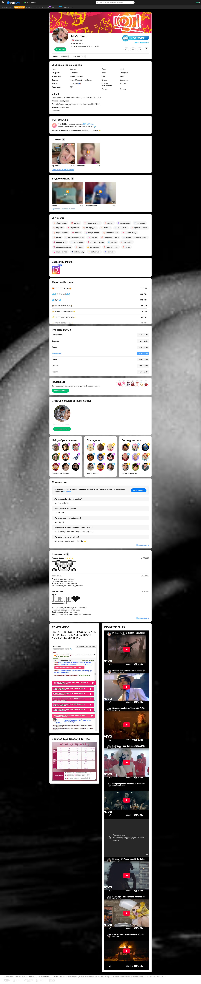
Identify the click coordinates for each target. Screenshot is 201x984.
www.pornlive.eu (31, 977)
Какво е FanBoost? (142, 42)
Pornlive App (68, 7)
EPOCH (46, 977)
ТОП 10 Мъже (88, 124)
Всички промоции (42, 7)
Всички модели (7, 7)
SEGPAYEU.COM (56, 977)
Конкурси (55, 7)
